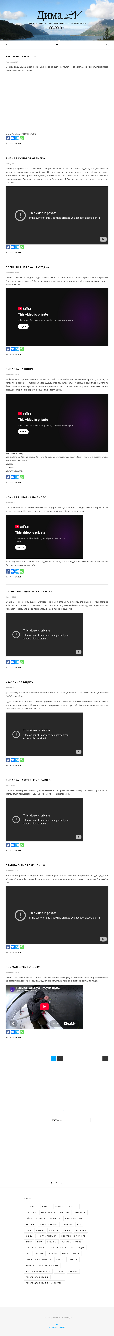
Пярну (29, 1242)
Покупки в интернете (73, 1236)
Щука (65, 1254)
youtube (65, 1212)
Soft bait (31, 1212)
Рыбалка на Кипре (20, 369)
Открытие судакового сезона (29, 591)
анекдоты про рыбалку (38, 1259)
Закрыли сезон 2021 (21, 56)
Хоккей (40, 1254)
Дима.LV (57, 15)
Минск (67, 1230)
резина (59, 1271)
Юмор (76, 1254)
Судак (81, 1248)
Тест (28, 1254)
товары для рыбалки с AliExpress (44, 1283)
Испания (67, 1224)
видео (59, 1259)
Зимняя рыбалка (49, 1224)
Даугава (30, 1224)
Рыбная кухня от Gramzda (25, 158)
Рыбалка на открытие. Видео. (28, 780)
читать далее (14, 143)
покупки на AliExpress (38, 1271)
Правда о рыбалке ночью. (26, 865)
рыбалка (73, 1271)
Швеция (53, 1254)
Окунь (29, 1236)
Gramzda (73, 1207)
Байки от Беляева (35, 1218)
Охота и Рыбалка (46, 1236)
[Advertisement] (57, 1145)
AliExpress (31, 1207)
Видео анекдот (73, 1218)
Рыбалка (52, 1242)
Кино (28, 1230)
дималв (30, 1265)
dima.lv (46, 1207)
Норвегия (81, 1230)
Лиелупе (53, 1230)
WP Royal (68, 1317)
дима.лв (73, 1259)
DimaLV (59, 1207)
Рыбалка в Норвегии (62, 1248)
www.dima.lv (48, 1212)
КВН (79, 1224)
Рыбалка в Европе (71, 1242)
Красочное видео (19, 682)
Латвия (40, 1230)
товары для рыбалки (37, 1277)
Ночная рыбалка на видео (26, 497)
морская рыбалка (49, 1265)
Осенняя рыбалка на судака (27, 267)
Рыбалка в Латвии (35, 1248)
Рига (39, 1242)
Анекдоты (80, 1212)
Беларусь (55, 1218)
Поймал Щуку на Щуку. (23, 967)
